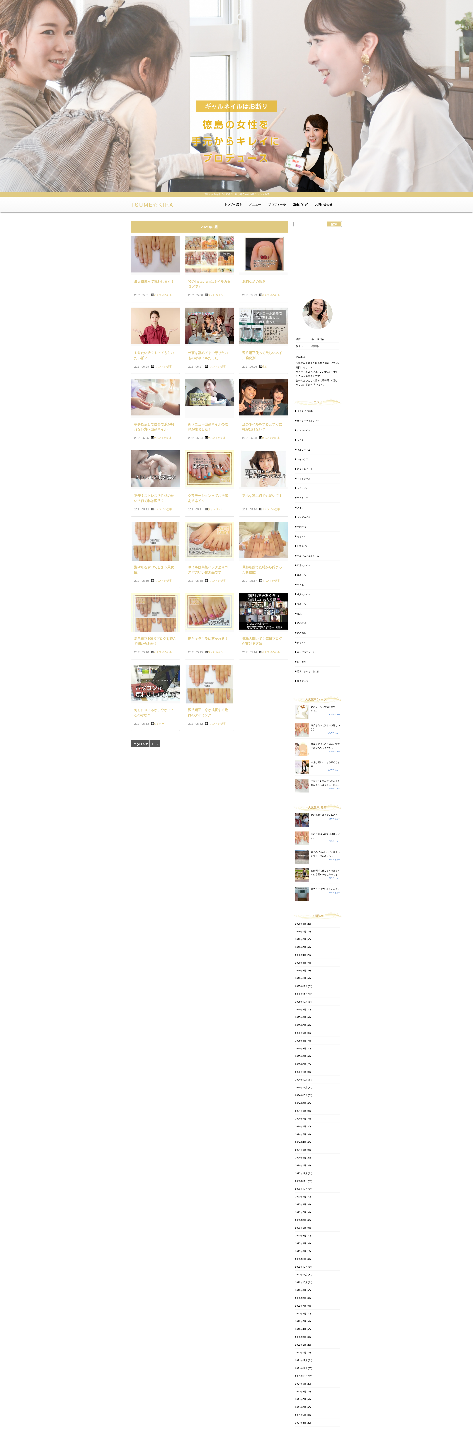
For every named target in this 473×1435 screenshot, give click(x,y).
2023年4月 (300, 1235)
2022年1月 (300, 1352)
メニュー (255, 204)
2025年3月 (300, 1056)
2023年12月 (301, 1173)
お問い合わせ (324, 204)
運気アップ (302, 681)
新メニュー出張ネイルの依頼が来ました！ (208, 427)
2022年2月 (300, 1344)
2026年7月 (300, 931)
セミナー (159, 723)
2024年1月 (300, 1165)
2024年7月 (300, 1118)
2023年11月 (301, 1180)
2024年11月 (301, 1087)
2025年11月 (301, 993)
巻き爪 (300, 584)
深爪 (264, 366)
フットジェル (215, 509)
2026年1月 (300, 978)
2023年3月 (300, 1243)
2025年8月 (300, 1017)
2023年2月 (300, 1251)
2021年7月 (300, 1399)
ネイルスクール (305, 468)
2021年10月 (301, 1375)
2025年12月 (301, 986)
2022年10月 (301, 1282)
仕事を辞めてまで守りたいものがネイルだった (208, 355)
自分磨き (301, 661)
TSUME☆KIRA (152, 204)
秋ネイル (301, 642)
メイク (300, 507)
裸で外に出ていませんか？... (325, 888)
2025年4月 (300, 1048)
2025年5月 (300, 1040)
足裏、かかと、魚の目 (308, 671)
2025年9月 (300, 1009)
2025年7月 (300, 1025)
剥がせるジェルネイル (308, 555)
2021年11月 (301, 1368)
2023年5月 (300, 1227)
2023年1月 (300, 1258)
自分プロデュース (306, 652)
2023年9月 (300, 1196)
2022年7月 (300, 1305)
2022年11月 (301, 1274)
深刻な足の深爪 (254, 281)
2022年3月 (300, 1336)
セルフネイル (303, 449)
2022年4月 (300, 1329)
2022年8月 (300, 1297)
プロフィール (277, 204)
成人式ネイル (303, 594)
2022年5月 (300, 1321)
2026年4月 (300, 954)
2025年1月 (300, 1071)
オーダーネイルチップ (308, 420)
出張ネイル (302, 546)
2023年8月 (300, 1204)
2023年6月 (300, 1219)
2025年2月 (300, 1064)
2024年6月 (300, 1126)
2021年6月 (300, 1407)
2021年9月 (300, 1383)
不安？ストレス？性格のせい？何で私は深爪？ (154, 498)
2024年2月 (300, 1157)
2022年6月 (300, 1313)
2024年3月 (300, 1149)
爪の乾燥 (301, 623)
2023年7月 (300, 1212)
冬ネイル (301, 536)
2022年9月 (300, 1290)
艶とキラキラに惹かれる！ (208, 638)
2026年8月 (300, 923)
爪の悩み (301, 632)
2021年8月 (300, 1391)
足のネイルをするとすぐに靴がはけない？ (262, 427)
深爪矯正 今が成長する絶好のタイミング (208, 712)
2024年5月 (300, 1134)
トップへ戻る (233, 204)
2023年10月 (301, 1188)
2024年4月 (300, 1141)
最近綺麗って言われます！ (154, 281)
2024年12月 (301, 1079)
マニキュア (302, 497)
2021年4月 (300, 1422)
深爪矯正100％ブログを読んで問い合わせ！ (155, 641)
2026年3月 (300, 962)
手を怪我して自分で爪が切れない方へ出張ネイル (154, 427)
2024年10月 (301, 1095)
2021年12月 (301, 1360)
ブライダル (302, 488)
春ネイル (301, 603)
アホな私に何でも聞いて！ (262, 495)
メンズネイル (303, 517)
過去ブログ (300, 204)
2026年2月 (300, 970)
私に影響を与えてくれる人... (325, 815)
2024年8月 (300, 1110)
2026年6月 (300, 939)
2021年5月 (300, 1414)
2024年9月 (300, 1103)
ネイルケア (302, 459)
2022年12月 (301, 1266)
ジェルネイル (215, 295)
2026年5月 (300, 947)
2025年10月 (301, 1001)
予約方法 (301, 526)
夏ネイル (301, 574)
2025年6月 (300, 1032)
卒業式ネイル (303, 565)
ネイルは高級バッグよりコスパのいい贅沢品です (208, 569)
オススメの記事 (163, 295)
